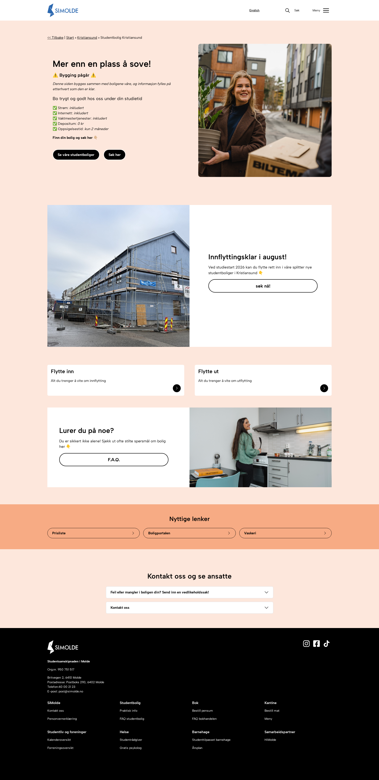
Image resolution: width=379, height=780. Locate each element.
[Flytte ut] (324, 388)
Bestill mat (272, 711)
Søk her (115, 155)
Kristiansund (87, 37)
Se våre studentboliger (76, 155)
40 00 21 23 (67, 687)
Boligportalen (159, 533)
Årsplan (197, 748)
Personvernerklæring (62, 719)
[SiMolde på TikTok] (326, 643)
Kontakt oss (120, 607)
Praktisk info (128, 711)
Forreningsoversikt (60, 748)
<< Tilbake (55, 37)
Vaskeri (250, 533)
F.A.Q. (114, 459)
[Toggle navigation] (321, 10)
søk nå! (263, 286)
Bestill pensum (202, 711)
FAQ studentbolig (132, 719)
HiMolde (270, 740)
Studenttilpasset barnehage (211, 740)
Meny (268, 719)
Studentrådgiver (131, 740)
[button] (296, 10)
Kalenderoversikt (59, 740)
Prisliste (59, 533)
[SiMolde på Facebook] (316, 643)
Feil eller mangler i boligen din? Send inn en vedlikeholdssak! (160, 592)
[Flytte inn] (177, 388)
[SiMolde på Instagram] (306, 643)
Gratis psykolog (130, 748)
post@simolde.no (71, 691)
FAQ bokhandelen (204, 719)
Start (70, 37)
